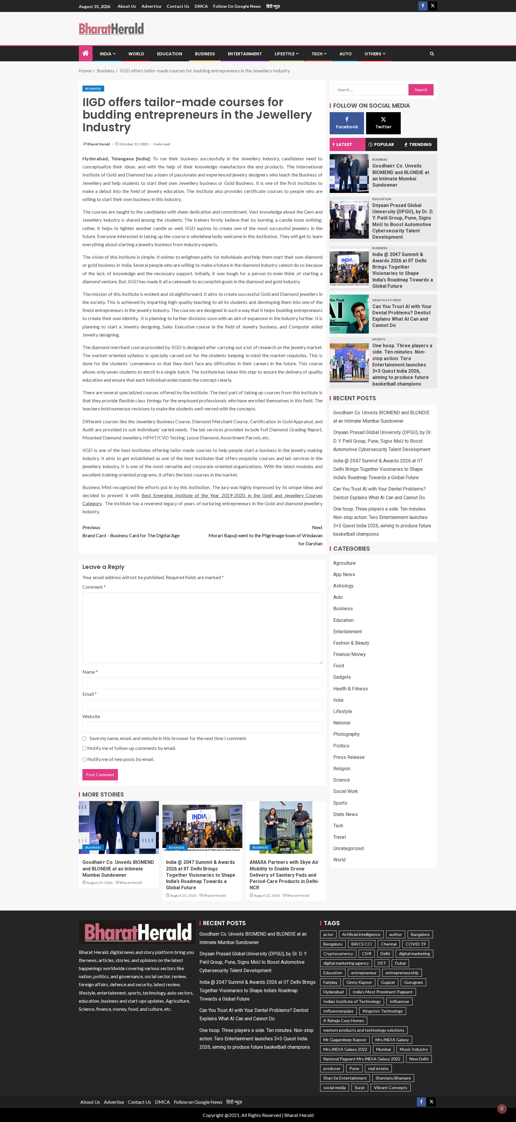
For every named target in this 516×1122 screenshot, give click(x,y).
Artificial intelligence (361, 934)
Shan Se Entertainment (345, 1077)
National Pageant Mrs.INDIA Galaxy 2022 (361, 1058)
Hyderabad (333, 991)
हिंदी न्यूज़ (273, 6)
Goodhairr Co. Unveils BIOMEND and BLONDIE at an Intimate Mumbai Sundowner (118, 868)
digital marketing (414, 953)
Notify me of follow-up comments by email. (131, 748)
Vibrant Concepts (390, 1087)
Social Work (345, 791)
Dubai (400, 963)
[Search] (432, 54)
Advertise (151, 6)
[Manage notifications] (502, 1109)
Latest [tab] (344, 144)
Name (90, 672)
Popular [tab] (384, 144)
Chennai (389, 943)
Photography (346, 734)
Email (89, 694)
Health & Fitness (386, 300)
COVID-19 (416, 943)
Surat (360, 1087)
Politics (341, 746)
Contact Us (178, 6)
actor (328, 934)
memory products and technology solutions (363, 1030)
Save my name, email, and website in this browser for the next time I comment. (168, 738)
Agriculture (344, 563)
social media (334, 1087)
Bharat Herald (98, 144)
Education (169, 54)
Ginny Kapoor (359, 982)
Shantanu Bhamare (393, 1077)
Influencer (399, 1001)
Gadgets (342, 677)
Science (341, 780)
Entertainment (245, 54)
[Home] (85, 53)
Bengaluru (333, 943)
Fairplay (330, 982)
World (136, 54)
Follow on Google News (237, 6)
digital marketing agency (346, 963)
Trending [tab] (420, 144)
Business (205, 54)
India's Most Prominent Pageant (383, 991)
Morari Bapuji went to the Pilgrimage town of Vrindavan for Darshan (265, 535)
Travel (339, 837)
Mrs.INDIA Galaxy (392, 1039)
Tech (316, 54)
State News (345, 814)
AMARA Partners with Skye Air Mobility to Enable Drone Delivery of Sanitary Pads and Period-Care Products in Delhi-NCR (284, 874)
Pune (354, 1068)
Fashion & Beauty (351, 643)
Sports (378, 339)
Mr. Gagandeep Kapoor (344, 1039)
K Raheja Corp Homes (343, 1020)
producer (331, 1068)
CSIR (366, 953)
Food (338, 666)
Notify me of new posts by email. (120, 759)
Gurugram (413, 982)
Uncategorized (348, 849)
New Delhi (419, 1058)
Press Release (349, 757)
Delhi (385, 953)
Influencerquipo (338, 1010)
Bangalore (420, 934)
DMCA (201, 6)
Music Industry (414, 1049)
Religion (341, 768)
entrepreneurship (402, 972)
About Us (127, 6)
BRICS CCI (361, 943)
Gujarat (388, 982)
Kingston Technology (383, 1010)
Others (373, 54)
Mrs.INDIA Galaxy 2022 (345, 1049)
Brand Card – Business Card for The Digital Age (130, 531)
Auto (346, 54)
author (395, 934)
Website (91, 716)
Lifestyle (284, 54)
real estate (378, 1068)
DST (382, 963)
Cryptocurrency (338, 953)
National (341, 723)
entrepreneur (364, 972)
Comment (94, 587)
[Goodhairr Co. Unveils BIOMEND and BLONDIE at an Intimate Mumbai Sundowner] (119, 827)
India (105, 54)
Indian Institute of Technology (352, 1001)
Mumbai (383, 1049)
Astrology (343, 586)
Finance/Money (349, 654)
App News (344, 574)
